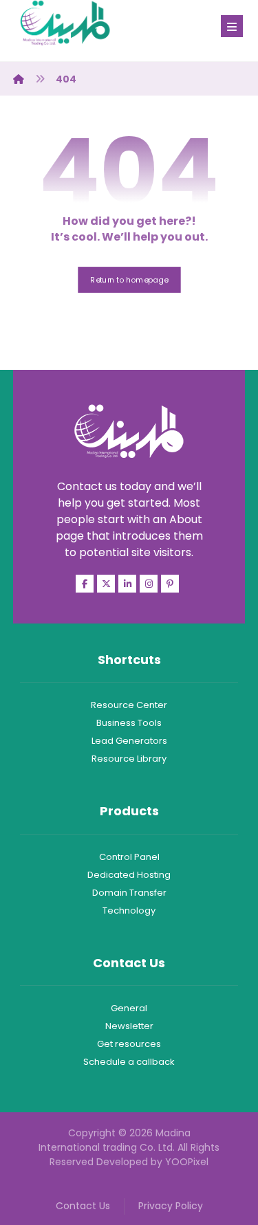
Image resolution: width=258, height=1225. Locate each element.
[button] (232, 26)
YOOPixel (186, 1162)
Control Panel (129, 856)
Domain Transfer (129, 892)
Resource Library (129, 758)
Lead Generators (129, 740)
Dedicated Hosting (129, 874)
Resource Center (129, 704)
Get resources (129, 1043)
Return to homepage (129, 279)
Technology (129, 910)
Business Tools (129, 722)
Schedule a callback (129, 1061)
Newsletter (129, 1026)
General (129, 1008)
